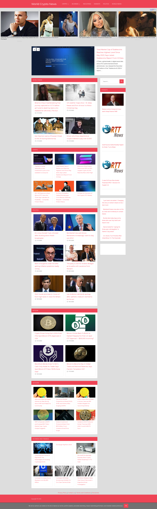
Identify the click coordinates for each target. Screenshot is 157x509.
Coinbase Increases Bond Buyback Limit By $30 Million (43, 486)
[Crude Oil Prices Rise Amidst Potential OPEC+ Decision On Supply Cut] (113, 163)
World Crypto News (43, 4)
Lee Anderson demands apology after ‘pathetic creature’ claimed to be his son (79, 302)
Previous (34, 49)
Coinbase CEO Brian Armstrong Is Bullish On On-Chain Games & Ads (63, 486)
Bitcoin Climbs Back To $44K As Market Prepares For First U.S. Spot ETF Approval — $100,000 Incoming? (80, 342)
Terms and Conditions (83, 499)
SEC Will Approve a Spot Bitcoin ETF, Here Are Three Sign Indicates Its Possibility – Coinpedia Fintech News (42, 204)
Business (75, 4)
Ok (126, 506)
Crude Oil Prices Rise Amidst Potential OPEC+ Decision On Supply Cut (111, 189)
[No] (155, 506)
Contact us (71, 499)
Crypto (64, 4)
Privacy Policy (62, 499)
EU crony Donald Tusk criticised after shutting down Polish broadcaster (109, 52)
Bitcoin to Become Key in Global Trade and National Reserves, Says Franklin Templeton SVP (79, 372)
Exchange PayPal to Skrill (64, 451)
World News (116, 4)
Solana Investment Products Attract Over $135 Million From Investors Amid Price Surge (63, 432)
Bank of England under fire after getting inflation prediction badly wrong (47, 272)
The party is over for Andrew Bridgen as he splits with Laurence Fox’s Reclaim (80, 272)
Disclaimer (95, 499)
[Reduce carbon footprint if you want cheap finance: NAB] (113, 101)
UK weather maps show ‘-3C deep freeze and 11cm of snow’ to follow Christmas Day (79, 111)
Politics (106, 4)
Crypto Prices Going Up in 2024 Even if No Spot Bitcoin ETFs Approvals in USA (48, 342)
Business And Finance (41, 445)
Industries (87, 4)
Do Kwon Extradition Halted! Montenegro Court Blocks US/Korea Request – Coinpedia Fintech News (63, 204)
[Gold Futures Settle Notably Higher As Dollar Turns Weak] (113, 127)
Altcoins (36, 389)
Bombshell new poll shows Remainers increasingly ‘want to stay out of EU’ (80, 241)
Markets (97, 4)
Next (38, 49)
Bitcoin (35, 316)
